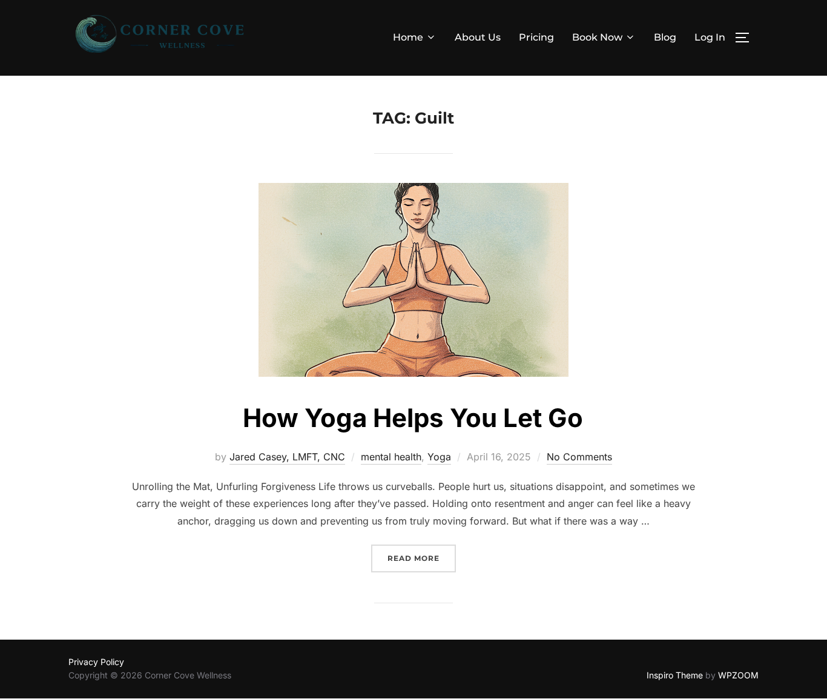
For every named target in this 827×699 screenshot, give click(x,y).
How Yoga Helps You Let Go (413, 417)
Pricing (536, 37)
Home (408, 37)
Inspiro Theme (675, 675)
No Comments (579, 457)
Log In (709, 37)
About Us (478, 37)
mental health (391, 457)
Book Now (597, 37)
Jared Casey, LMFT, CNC (287, 457)
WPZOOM (738, 675)
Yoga (439, 457)
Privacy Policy (96, 662)
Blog (665, 37)
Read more (421, 558)
